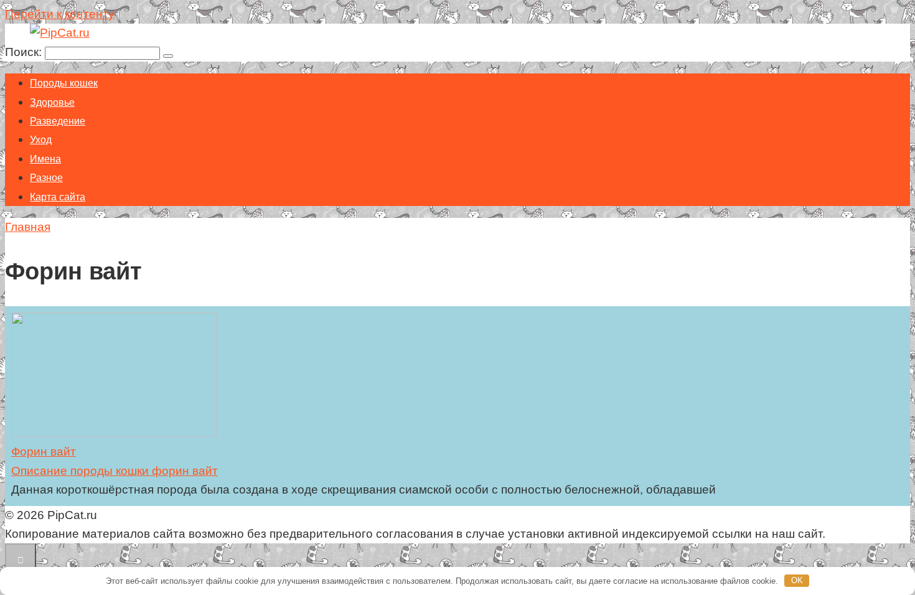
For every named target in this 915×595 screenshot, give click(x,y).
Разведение (57, 121)
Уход (41, 139)
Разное (46, 177)
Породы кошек (64, 83)
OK (797, 580)
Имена (45, 159)
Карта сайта (57, 197)
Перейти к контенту (60, 14)
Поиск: (25, 52)
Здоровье (52, 102)
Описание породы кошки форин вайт (114, 470)
